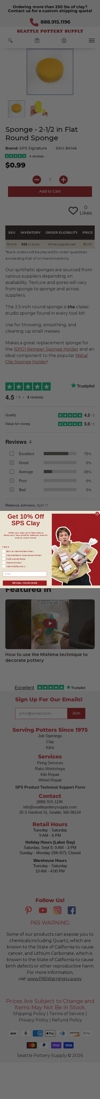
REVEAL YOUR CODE (24, 583)
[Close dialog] (97, 513)
